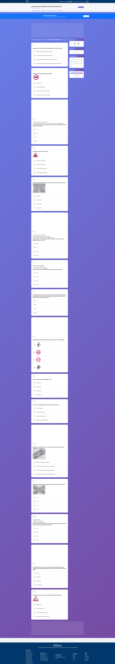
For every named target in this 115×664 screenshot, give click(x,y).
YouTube (74, 657)
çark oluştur (86, 660)
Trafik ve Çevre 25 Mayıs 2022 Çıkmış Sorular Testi (55, 39)
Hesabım (87, 1)
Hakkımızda (86, 655)
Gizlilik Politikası (87, 656)
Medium (74, 659)
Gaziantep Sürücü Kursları (29, 663)
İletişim (86, 654)
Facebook (74, 656)
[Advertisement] (57, 30)
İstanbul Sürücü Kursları (29, 653)
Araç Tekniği (60, 10)
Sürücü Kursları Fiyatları (29, 652)
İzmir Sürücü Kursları (29, 656)
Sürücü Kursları (28, 651)
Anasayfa (33, 39)
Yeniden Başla (81, 7)
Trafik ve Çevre (55, 10)
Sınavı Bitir (76, 73)
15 (81, 63)
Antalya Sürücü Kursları (29, 660)
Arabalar (56, 658)
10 (81, 61)
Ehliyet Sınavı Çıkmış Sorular (36, 10)
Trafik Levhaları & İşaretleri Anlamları (60, 657)
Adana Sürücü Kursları (29, 658)
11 (71, 63)
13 (76, 63)
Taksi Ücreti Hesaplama (58, 656)
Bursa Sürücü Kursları (29, 657)
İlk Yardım (43, 10)
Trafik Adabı (48, 10)
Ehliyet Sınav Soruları (43, 655)
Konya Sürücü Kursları (29, 659)
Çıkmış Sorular (39, 39)
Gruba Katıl (86, 16)
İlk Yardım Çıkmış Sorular (43, 656)
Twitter (74, 658)
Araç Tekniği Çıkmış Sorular (44, 660)
